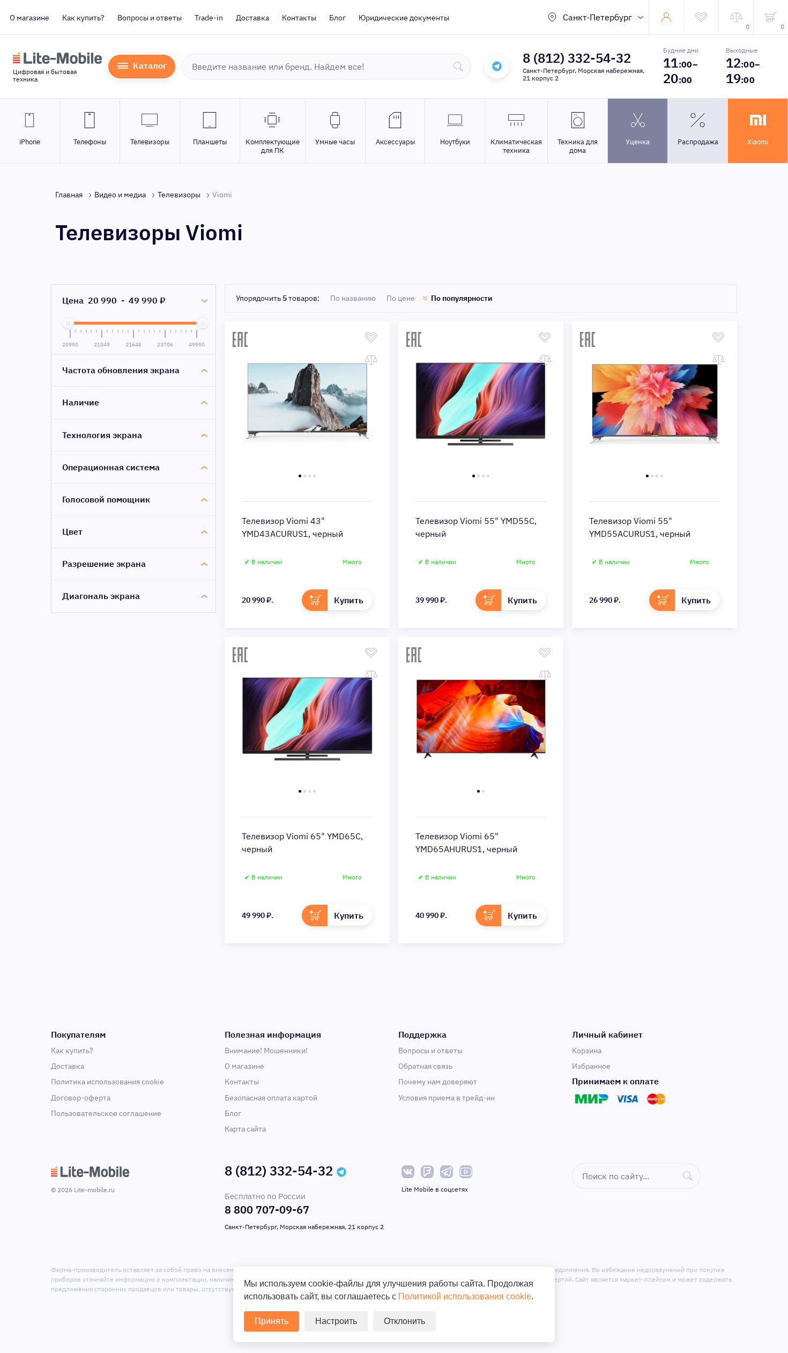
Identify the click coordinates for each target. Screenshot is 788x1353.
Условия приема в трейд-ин (446, 1098)
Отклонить (404, 1321)
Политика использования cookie (107, 1081)
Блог (337, 18)
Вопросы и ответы (149, 18)
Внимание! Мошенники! (266, 1050)
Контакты (299, 18)
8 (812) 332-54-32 (577, 57)
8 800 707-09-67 (267, 1209)
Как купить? (83, 18)
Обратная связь (425, 1066)
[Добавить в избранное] (371, 337)
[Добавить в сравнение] (371, 359)
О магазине (29, 18)
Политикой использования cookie (464, 1296)
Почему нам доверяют (437, 1081)
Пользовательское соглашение (106, 1113)
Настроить (336, 1321)
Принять (271, 1321)
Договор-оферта (80, 1098)
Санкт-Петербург (597, 17)
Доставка (252, 18)
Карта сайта (245, 1129)
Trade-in (209, 18)
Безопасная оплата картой (271, 1098)
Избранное (591, 1066)
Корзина (586, 1050)
